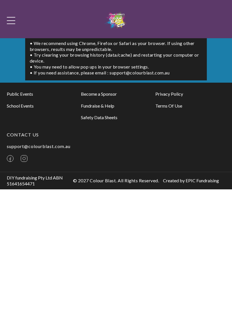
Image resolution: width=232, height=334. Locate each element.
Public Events (20, 94)
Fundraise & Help (97, 105)
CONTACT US (23, 134)
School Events (20, 105)
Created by (191, 180)
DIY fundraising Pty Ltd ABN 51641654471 (35, 180)
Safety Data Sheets (99, 117)
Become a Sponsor (99, 94)
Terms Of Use (168, 105)
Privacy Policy (169, 94)
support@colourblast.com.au (38, 146)
